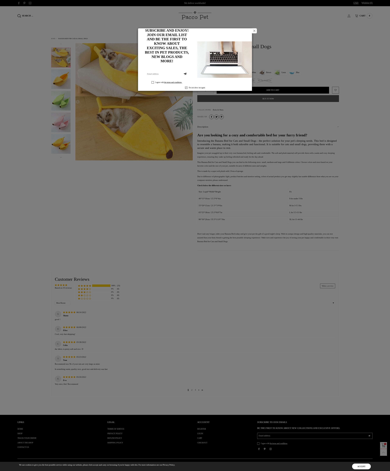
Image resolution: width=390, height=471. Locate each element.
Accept (361, 466)
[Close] (254, 30)
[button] (185, 74)
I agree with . (168, 82)
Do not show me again (197, 88)
